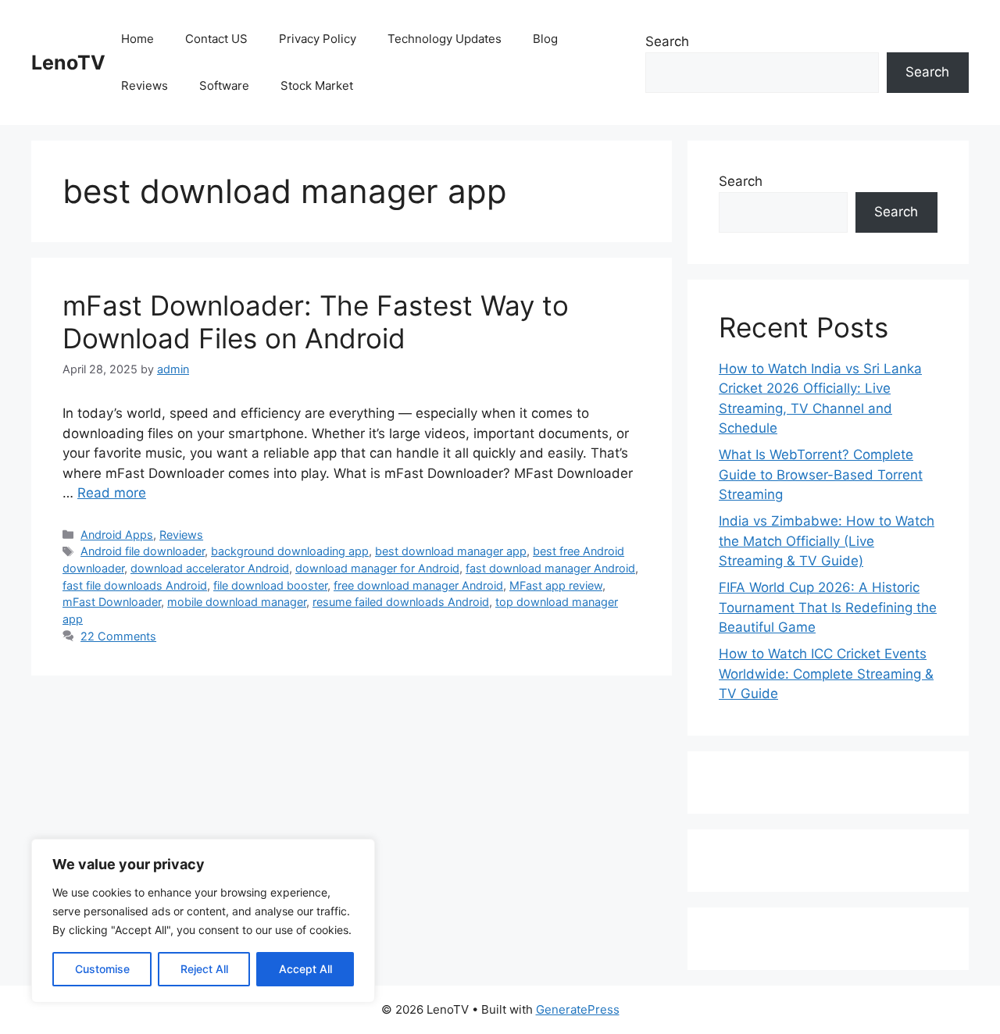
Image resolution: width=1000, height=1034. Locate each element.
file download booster (270, 585)
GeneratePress (578, 1009)
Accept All (305, 968)
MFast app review (555, 585)
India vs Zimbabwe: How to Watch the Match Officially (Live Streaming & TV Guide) (826, 541)
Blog (545, 38)
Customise (102, 968)
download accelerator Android (209, 568)
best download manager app (451, 551)
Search (667, 41)
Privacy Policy (317, 38)
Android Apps (116, 534)
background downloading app (290, 551)
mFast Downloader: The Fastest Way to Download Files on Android (315, 322)
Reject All (204, 968)
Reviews (144, 85)
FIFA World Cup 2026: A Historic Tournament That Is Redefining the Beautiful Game (828, 607)
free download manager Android (418, 585)
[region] (203, 921)
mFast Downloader (111, 601)
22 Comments (118, 636)
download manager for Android (377, 568)
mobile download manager (236, 601)
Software (224, 85)
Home (137, 38)
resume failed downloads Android (400, 601)
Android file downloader (142, 551)
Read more (111, 493)
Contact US (216, 38)
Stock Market (316, 85)
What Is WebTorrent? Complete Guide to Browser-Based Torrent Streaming (821, 474)
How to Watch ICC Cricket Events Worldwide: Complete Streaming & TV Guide (826, 673)
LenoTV (68, 62)
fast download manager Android (550, 568)
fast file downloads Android (134, 585)
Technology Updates (445, 38)
